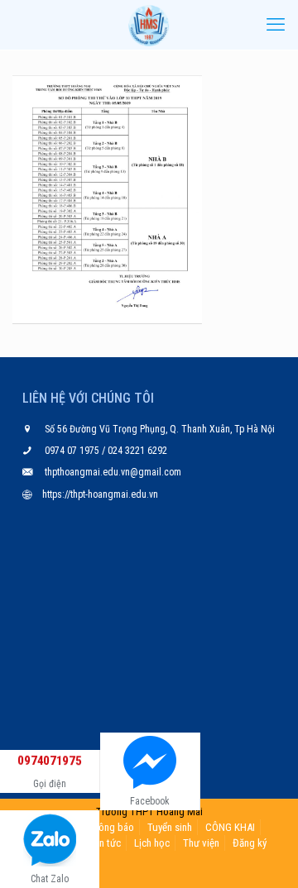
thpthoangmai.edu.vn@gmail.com (113, 472)
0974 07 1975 (73, 450)
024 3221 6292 (136, 450)
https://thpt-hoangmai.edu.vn (100, 494)
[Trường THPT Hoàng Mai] (149, 24)
